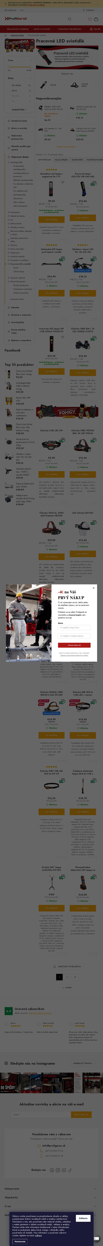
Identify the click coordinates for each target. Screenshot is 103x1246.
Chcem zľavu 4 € (74, 645)
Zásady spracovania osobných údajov (74, 655)
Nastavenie (20, 1241)
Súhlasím (83, 1218)
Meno (60, 623)
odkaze (38, 1235)
